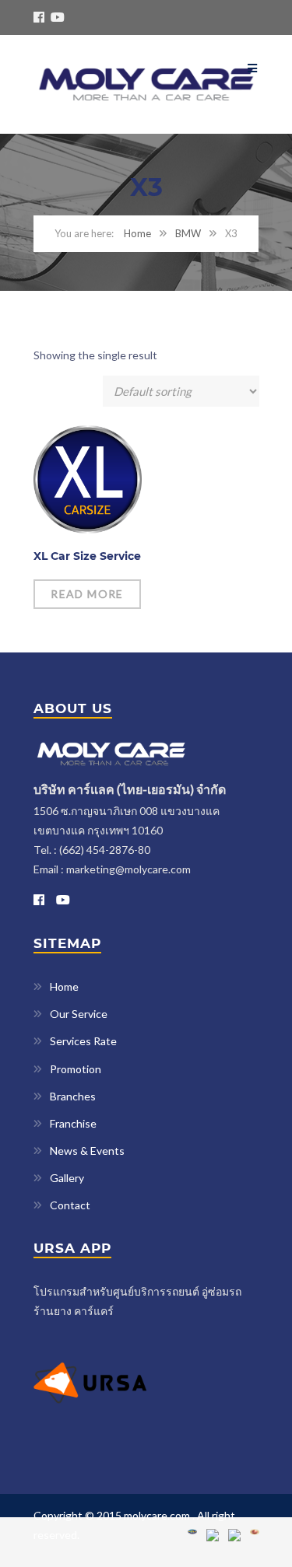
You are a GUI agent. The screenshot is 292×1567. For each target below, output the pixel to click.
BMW (188, 233)
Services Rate (83, 1041)
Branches (73, 1096)
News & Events (87, 1150)
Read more (87, 593)
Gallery (67, 1177)
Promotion (75, 1069)
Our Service (78, 1013)
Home (137, 233)
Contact (70, 1205)
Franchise (73, 1123)
